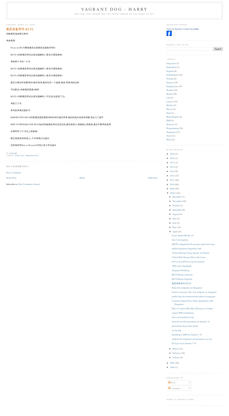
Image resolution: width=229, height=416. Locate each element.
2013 (172, 171)
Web (168, 139)
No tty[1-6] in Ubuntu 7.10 (184, 343)
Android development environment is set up (192, 338)
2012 (172, 175)
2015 (172, 162)
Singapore (171, 132)
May (175, 227)
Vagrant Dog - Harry (114, 9)
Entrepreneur (172, 74)
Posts (173, 382)
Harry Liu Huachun (174, 29)
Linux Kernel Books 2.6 (183, 235)
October (176, 205)
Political (170, 124)
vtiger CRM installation (183, 312)
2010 (172, 184)
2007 (172, 362)
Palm (168, 112)
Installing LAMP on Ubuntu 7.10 (187, 334)
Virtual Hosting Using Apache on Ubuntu (190, 252)
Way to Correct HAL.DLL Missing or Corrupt (192, 308)
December (177, 196)
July (175, 218)
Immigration (31, 155)
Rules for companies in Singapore (187, 287)
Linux (169, 101)
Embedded (171, 67)
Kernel (169, 93)
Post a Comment (13, 172)
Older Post (152, 177)
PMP (168, 120)
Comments (175, 388)
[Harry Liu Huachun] (169, 35)
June (175, 222)
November (177, 201)
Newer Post (11, 177)
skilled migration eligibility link (186, 248)
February (177, 353)
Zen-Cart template (180, 239)
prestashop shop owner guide (185, 325)
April (175, 231)
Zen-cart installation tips (183, 317)
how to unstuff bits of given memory (188, 261)
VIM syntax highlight (182, 265)
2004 (172, 367)
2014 (172, 166)
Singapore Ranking (180, 270)
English (19, 155)
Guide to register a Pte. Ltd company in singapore (194, 292)
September (178, 209)
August (176, 214)
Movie (169, 109)
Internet (170, 89)
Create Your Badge (191, 29)
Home (82, 177)
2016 (172, 158)
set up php (176, 330)
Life (168, 97)
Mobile (169, 105)
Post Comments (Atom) (29, 184)
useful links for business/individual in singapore (193, 296)
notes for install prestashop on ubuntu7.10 (191, 321)
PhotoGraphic (172, 116)
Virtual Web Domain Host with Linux (189, 257)
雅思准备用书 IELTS (19, 29)
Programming (172, 128)
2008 (172, 193)
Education (171, 63)
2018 (172, 153)
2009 (172, 188)
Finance (170, 82)
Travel (169, 135)
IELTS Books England (182, 278)
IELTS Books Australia (182, 274)
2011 (172, 179)
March (176, 348)
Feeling (169, 78)
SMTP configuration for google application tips (193, 244)
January (176, 357)
